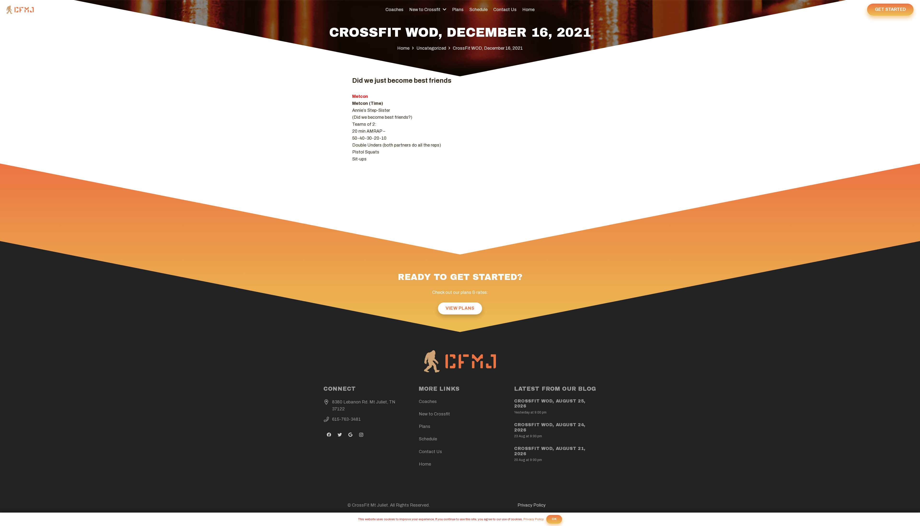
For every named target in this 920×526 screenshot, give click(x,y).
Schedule (428, 439)
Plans (424, 426)
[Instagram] (361, 434)
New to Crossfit (434, 414)
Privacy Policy (532, 505)
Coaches (428, 401)
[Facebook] (328, 434)
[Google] (350, 434)
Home (425, 464)
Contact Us (430, 451)
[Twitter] (339, 434)
